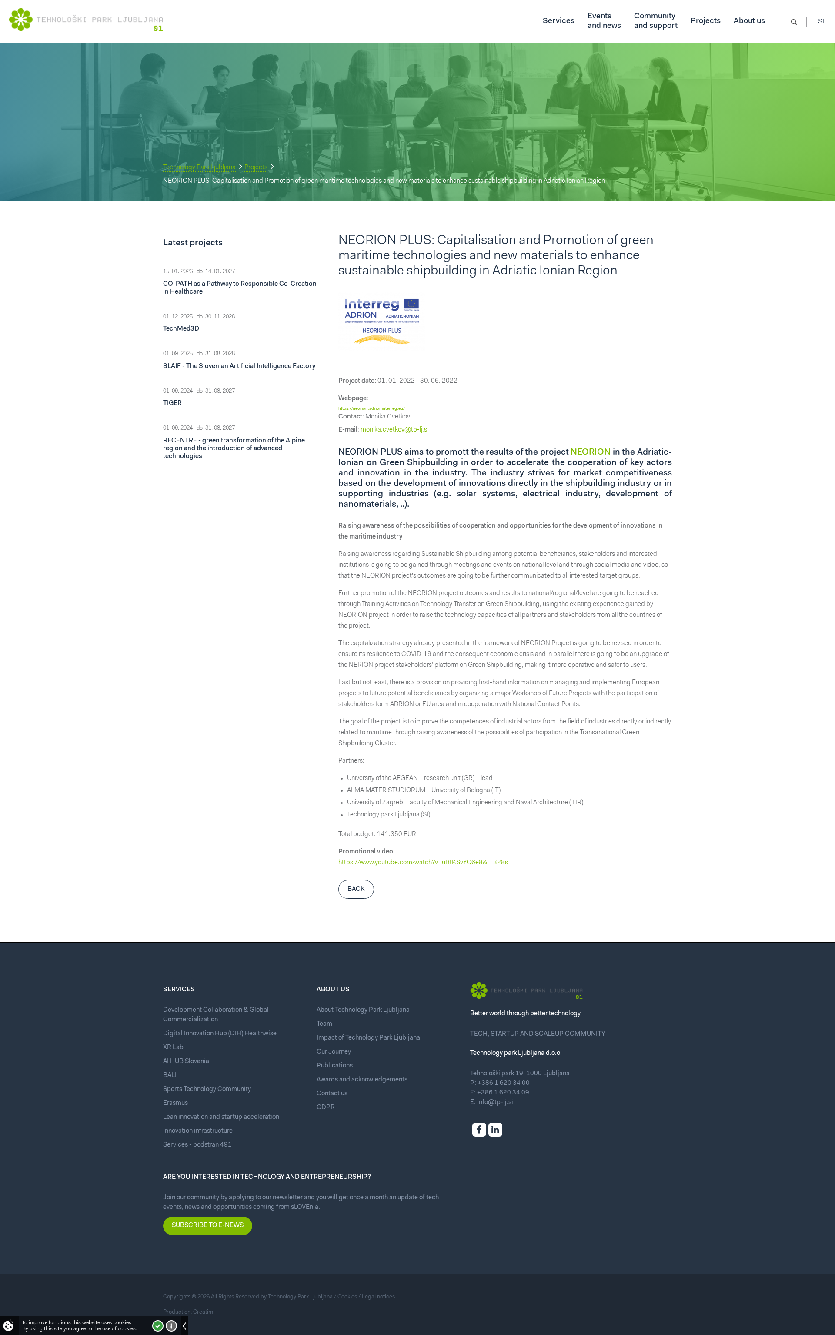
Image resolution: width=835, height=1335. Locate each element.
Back (356, 889)
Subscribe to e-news (208, 1225)
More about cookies (171, 1326)
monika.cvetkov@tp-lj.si (394, 430)
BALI (170, 1075)
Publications (335, 1066)
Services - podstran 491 (197, 1145)
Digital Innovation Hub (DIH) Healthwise (220, 1034)
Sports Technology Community (207, 1089)
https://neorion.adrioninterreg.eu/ (371, 409)
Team (324, 1024)
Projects (255, 167)
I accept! (158, 1326)
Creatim (203, 1312)
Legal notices (378, 1297)
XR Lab (173, 1047)
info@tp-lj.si (495, 1102)
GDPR (326, 1107)
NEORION (591, 452)
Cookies (347, 1297)
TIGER (172, 403)
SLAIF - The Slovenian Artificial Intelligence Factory (239, 366)
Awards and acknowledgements (362, 1080)
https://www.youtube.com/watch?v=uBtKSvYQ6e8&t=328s (423, 863)
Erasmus (175, 1103)
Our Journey (334, 1052)
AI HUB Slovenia (186, 1061)
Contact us (332, 1094)
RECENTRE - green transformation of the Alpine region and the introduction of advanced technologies (234, 449)
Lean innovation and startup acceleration (221, 1117)
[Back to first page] (86, 19)
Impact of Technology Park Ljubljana (368, 1038)
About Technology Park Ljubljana (363, 1010)
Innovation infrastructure (198, 1131)
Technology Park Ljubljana (199, 167)
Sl (822, 21)
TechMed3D (181, 329)
